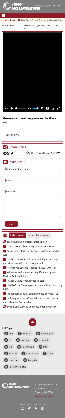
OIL (10, 346)
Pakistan (26, 333)
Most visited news (39, 235)
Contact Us (39, 404)
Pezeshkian (28, 346)
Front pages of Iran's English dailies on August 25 (32, 293)
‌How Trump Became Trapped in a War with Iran (40, 20)
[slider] (20, 108)
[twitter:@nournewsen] (29, 408)
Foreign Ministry (17, 366)
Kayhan (13, 353)
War (11, 333)
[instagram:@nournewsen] (22, 408)
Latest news (17, 235)
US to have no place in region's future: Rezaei (30, 246)
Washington (47, 333)
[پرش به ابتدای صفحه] (32, 322)
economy (14, 360)
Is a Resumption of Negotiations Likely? (27, 241)
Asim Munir (32, 353)
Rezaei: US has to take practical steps (26, 280)
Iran (45, 346)
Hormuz (25, 340)
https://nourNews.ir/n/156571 (46, 153)
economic (43, 340)
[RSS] (35, 408)
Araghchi (32, 360)
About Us (24, 404)
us (10, 340)
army (50, 353)
